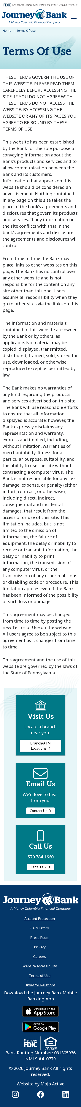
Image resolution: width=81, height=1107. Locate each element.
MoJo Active (52, 1084)
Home (7, 30)
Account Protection (39, 918)
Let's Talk (38, 867)
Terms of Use (40, 975)
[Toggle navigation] (73, 16)
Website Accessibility (39, 966)
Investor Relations (41, 985)
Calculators (39, 928)
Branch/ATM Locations (40, 746)
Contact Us (38, 810)
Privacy (40, 947)
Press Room (39, 937)
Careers (39, 956)
